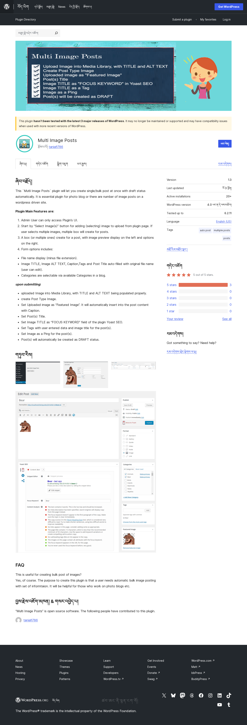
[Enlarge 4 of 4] (151, 396)
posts (226, 238)
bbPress (198, 672)
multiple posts (222, 230)
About (19, 660)
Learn (107, 660)
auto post (205, 230)
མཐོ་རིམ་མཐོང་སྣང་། (177, 249)
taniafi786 (56, 147)
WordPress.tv (113, 679)
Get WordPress (228, 6)
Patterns (64, 679)
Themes (64, 666)
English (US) (224, 221)
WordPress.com (203, 660)
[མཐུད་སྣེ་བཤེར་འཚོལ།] (56, 33)
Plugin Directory (25, 19)
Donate (153, 672)
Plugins (64, 672)
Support (108, 666)
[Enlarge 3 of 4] (151, 367)
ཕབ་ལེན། (225, 143)
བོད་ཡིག (55, 700)
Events (151, 666)
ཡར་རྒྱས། (82, 164)
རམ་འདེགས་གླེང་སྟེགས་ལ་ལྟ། (182, 352)
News (19, 666)
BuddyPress (200, 679)
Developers (110, 672)
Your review (175, 319)
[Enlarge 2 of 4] (103, 367)
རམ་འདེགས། (225, 164)
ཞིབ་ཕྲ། (23, 164)
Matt (195, 666)
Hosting (20, 672)
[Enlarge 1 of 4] (55, 367)
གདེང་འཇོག (42, 164)
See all (227, 319)
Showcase (66, 660)
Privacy (20, 679)
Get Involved (155, 660)
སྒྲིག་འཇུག (62, 164)
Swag (152, 679)
